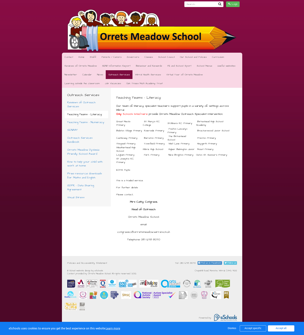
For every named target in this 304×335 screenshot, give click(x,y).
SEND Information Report (116, 66)
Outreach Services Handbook (80, 140)
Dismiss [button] (232, 328)
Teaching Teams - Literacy (84, 114)
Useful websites (226, 66)
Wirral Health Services (148, 74)
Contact (69, 57)
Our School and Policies (193, 57)
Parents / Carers (112, 57)
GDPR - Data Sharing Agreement (80, 187)
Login (234, 4)
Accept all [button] (281, 328)
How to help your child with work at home (85, 164)
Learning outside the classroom (82, 83)
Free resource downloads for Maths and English (84, 175)
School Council (166, 57)
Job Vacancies (113, 83)
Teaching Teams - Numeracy (85, 122)
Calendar (87, 74)
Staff (93, 57)
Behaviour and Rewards (149, 66)
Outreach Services (119, 74)
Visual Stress (75, 197)
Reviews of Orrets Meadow (81, 66)
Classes (148, 57)
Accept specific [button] (253, 328)
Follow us (231, 262)
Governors (133, 57)
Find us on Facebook (210, 262)
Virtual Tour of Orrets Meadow (184, 74)
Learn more (113, 328)
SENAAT (72, 130)
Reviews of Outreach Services (81, 104)
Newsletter (71, 74)
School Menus (204, 66)
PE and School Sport (179, 66)
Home (81, 57)
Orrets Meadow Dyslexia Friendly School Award (83, 152)
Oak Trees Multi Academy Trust (144, 83)
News (100, 74)
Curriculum (218, 57)
